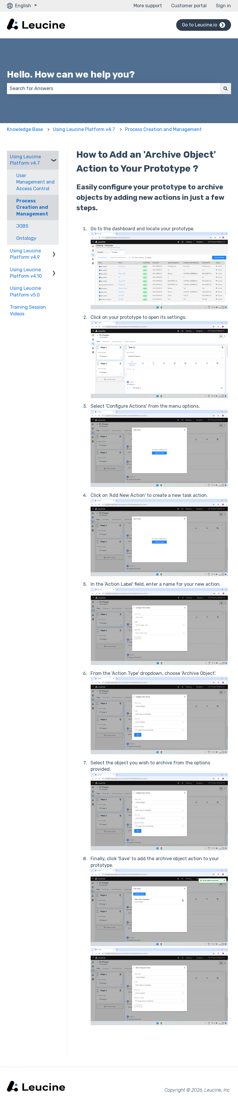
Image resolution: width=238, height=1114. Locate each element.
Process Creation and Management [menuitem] (32, 207)
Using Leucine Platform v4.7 (84, 129)
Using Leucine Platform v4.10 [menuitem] (26, 273)
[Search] (225, 88)
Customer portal (189, 5)
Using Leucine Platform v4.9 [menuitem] (25, 254)
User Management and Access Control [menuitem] (35, 182)
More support (148, 5)
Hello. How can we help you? (71, 74)
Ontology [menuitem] (26, 238)
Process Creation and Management (163, 129)
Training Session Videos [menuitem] (28, 310)
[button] (54, 157)
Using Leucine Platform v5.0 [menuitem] (25, 291)
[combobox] (113, 88)
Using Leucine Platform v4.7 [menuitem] (25, 160)
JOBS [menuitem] (22, 226)
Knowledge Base (25, 129)
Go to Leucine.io (199, 25)
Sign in (223, 5)
